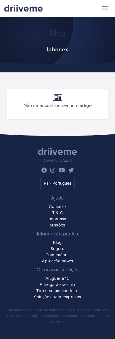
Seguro (57, 248)
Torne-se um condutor (57, 290)
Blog (57, 242)
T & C (57, 212)
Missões (57, 225)
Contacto (57, 206)
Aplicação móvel (57, 261)
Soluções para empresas (57, 297)
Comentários (57, 255)
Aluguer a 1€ (57, 278)
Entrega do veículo (57, 284)
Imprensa (57, 219)
